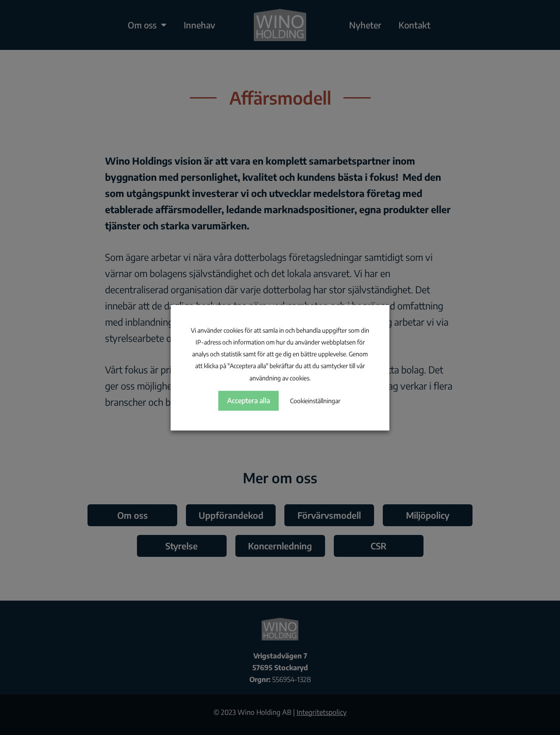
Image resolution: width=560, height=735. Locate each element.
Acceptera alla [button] (248, 400)
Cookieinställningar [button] (315, 400)
